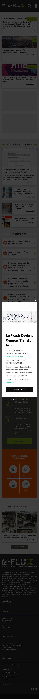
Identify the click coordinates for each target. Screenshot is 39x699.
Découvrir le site (20, 389)
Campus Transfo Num (14, 356)
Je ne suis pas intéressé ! (19, 399)
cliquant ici (10, 382)
